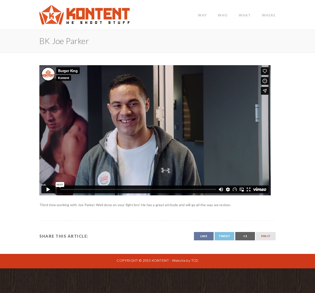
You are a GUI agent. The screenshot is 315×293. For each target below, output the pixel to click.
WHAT (245, 15)
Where (269, 15)
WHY (202, 15)
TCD (194, 260)
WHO (223, 15)
